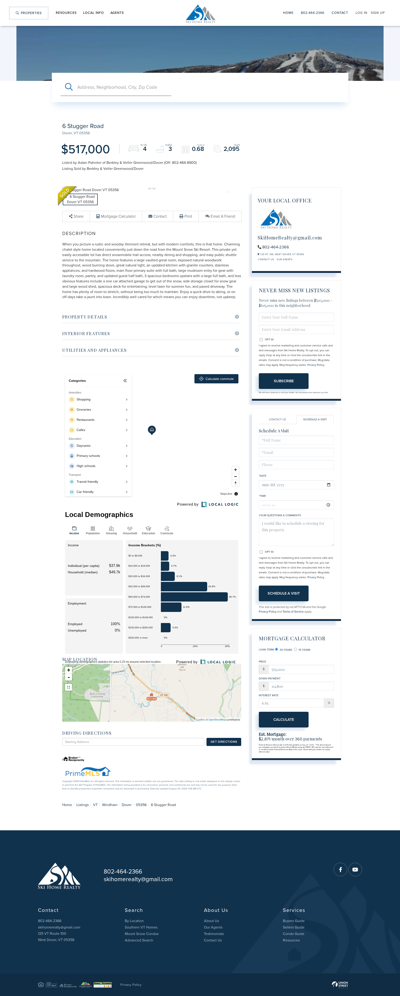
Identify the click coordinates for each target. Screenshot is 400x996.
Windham (109, 805)
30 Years (285, 649)
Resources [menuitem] (66, 13)
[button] (69, 87)
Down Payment (270, 678)
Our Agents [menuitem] (213, 927)
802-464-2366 (312, 13)
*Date (262, 475)
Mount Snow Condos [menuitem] (142, 934)
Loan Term (266, 649)
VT (95, 805)
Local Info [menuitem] (93, 13)
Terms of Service (293, 612)
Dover (126, 805)
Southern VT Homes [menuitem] (141, 927)
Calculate (283, 719)
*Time (262, 496)
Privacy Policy (315, 365)
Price (262, 661)
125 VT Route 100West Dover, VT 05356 (56, 936)
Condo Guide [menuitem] (293, 934)
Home (288, 13)
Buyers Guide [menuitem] (294, 921)
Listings (82, 805)
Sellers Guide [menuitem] (293, 927)
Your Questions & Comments (280, 515)
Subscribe (284, 381)
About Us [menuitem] (211, 921)
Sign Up (378, 13)
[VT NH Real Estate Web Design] (340, 984)
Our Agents (284, 259)
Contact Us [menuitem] (213, 940)
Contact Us (266, 259)
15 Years (304, 649)
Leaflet (200, 719)
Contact (340, 13)
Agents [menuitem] (117, 13)
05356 (141, 805)
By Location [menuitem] (134, 921)
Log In (361, 13)
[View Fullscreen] (68, 687)
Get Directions (224, 742)
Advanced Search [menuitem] (139, 940)
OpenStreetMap (217, 719)
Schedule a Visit (315, 419)
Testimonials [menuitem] (214, 934)
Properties (31, 13)
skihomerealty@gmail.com (138, 879)
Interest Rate (268, 695)
